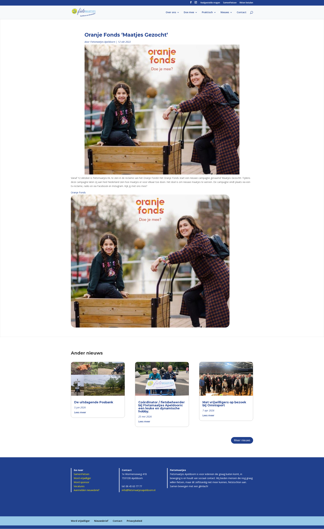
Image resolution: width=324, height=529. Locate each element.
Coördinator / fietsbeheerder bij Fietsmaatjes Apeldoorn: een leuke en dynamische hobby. (161, 406)
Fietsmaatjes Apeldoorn (102, 41)
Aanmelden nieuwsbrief (86, 490)
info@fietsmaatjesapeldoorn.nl (138, 490)
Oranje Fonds (78, 192)
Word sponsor (81, 482)
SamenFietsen (230, 3)
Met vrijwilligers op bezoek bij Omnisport (224, 403)
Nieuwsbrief (101, 520)
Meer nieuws (242, 440)
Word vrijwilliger (82, 478)
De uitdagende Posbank (93, 402)
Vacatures (79, 486)
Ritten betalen (246, 3)
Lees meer (80, 412)
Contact (241, 12)
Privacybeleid (134, 520)
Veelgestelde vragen (210, 3)
